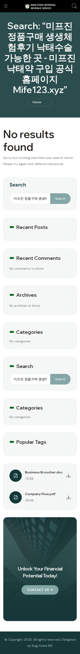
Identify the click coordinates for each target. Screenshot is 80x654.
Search (17, 185)
